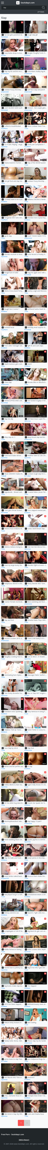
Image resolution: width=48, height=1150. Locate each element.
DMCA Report (24, 1140)
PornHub (4, 37)
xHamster (5, 74)
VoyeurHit (5, 878)
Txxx (26, 128)
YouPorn (4, 128)
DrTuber (27, 476)
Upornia (4, 147)
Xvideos (27, 55)
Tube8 (3, 476)
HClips (26, 37)
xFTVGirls (41, 12)
